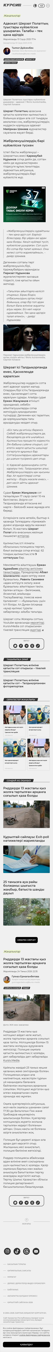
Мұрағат (11, 1277)
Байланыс (13, 1290)
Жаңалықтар (12, 15)
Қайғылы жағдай (12, 988)
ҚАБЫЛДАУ (26, 1344)
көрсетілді (37, 622)
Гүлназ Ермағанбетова (25, 976)
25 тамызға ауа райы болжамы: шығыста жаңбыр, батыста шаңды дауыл (23, 887)
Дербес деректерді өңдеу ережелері (26, 1283)
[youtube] (36, 1251)
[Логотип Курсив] (12, 5)
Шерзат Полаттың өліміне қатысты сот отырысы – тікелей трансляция (24, 668)
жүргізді (35, 630)
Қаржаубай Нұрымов (14, 59)
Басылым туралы (16, 1264)
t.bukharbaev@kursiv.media (24, 54)
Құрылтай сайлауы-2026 (20, 1302)
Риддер (26, 988)
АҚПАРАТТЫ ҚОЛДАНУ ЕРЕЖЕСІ (22, 1296)
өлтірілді (23, 536)
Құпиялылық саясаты (19, 1271)
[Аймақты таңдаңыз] (35, 6)
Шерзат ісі (30, 59)
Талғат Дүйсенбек (22, 48)
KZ (41, 5)
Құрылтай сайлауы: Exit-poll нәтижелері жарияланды (26, 839)
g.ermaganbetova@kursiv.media (26, 982)
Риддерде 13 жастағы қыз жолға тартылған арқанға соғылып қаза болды (24, 792)
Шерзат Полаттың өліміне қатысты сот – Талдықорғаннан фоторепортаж (24, 683)
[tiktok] (17, 1251)
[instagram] (7, 1251)
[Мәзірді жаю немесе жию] (48, 6)
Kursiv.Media (11, 1060)
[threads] (26, 1251)
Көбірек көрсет (26, 940)
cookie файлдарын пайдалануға (34, 1335)
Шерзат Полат (11, 63)
